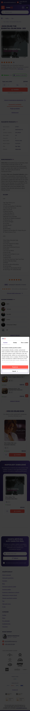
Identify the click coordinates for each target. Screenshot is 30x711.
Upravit (14, 371)
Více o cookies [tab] (24, 342)
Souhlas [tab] (5, 342)
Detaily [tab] (15, 342)
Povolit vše (15, 367)
